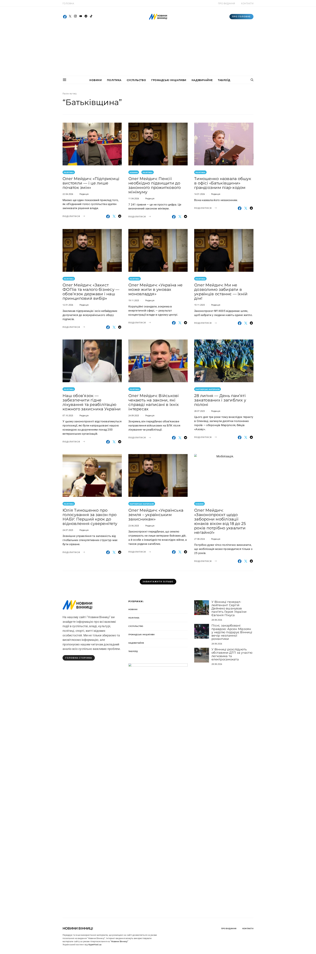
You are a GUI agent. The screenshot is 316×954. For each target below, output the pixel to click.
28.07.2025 (199, 410)
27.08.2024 (199, 538)
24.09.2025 (133, 415)
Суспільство (136, 80)
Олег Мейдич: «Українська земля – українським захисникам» (155, 514)
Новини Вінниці (78, 928)
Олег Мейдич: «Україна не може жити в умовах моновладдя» (155, 289)
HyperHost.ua (94, 944)
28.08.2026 (216, 619)
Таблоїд (224, 80)
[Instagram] (75, 16)
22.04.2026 (68, 193)
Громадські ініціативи (168, 80)
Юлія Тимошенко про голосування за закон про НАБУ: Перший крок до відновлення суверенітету (90, 517)
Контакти (247, 3)
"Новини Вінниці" (119, 941)
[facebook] (65, 16)
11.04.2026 (133, 198)
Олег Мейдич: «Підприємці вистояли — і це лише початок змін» (91, 183)
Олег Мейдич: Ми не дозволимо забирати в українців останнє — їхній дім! (221, 292)
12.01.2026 (68, 304)
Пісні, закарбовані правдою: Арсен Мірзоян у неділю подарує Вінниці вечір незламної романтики (231, 632)
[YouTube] (80, 16)
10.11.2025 (199, 304)
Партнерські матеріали (208, 389)
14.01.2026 (199, 193)
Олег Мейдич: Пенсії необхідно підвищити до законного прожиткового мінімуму (154, 185)
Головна (68, 3)
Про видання (226, 3)
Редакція (84, 193)
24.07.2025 (68, 529)
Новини (95, 80)
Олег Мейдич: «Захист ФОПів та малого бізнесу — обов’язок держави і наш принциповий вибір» (91, 292)
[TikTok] (91, 16)
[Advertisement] (158, 51)
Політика (114, 80)
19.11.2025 (133, 300)
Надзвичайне (202, 80)
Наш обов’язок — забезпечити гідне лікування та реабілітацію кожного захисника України (92, 402)
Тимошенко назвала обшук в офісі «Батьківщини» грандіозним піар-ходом (222, 183)
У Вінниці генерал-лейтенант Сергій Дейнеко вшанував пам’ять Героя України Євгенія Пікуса (228, 608)
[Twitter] (70, 16)
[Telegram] (86, 16)
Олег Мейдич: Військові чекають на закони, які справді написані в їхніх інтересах (153, 402)
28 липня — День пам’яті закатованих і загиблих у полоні (220, 400)
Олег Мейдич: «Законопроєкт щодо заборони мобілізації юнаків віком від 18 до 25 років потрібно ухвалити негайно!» (220, 521)
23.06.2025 (133, 525)
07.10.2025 (68, 415)
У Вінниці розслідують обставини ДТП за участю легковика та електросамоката (231, 654)
